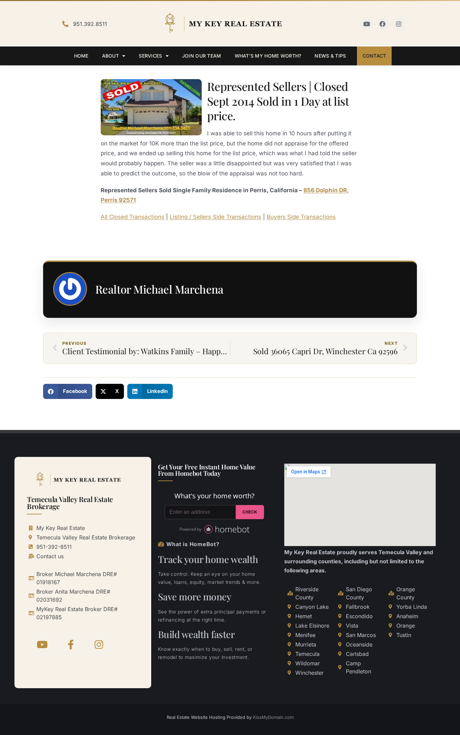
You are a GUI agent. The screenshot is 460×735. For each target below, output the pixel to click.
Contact (374, 56)
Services (150, 56)
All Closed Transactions (132, 216)
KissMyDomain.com (273, 717)
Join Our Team (201, 56)
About (110, 56)
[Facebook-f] (70, 644)
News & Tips (330, 56)
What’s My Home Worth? (268, 56)
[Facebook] (382, 24)
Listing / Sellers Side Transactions (215, 216)
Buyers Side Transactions (301, 216)
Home (81, 56)
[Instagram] (398, 24)
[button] (67, 391)
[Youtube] (366, 24)
